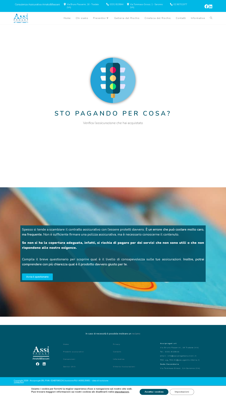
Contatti (117, 352)
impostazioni (122, 391)
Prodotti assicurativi (73, 352)
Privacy (116, 344)
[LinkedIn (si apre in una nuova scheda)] (210, 6)
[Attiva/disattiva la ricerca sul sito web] (211, 18)
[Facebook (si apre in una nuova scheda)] (206, 6)
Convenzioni (69, 359)
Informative (119, 359)
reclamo (136, 333)
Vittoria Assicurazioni (124, 367)
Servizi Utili (69, 367)
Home (66, 344)
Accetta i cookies (154, 391)
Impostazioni (182, 391)
